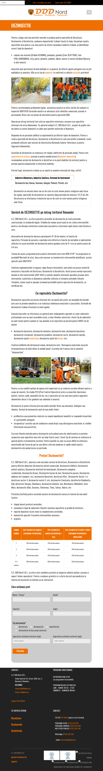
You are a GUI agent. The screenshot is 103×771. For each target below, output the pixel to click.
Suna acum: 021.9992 (63, 2)
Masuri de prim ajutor (19, 757)
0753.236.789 (75, 725)
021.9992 (64, 717)
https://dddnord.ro (22, 692)
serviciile (76, 72)
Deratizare (16, 718)
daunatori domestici (66, 156)
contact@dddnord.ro (23, 688)
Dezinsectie (16, 724)
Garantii (14, 762)
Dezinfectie (16, 731)
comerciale (34, 338)
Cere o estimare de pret (42, 2)
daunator (49, 72)
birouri (60, 338)
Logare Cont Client (18, 700)
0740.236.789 (73, 723)
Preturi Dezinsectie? (51, 455)
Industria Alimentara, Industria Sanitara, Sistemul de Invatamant (42, 177)
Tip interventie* (19, 623)
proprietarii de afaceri (20, 156)
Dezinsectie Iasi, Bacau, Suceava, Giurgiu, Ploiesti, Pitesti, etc (41, 183)
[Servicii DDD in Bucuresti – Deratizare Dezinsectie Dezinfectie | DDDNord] (47, 12)
